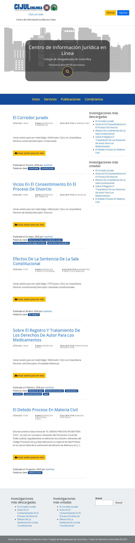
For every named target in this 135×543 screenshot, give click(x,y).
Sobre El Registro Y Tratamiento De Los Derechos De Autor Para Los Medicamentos (46, 335)
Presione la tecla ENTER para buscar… (67, 64)
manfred (48, 165)
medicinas (18, 394)
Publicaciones (71, 99)
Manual (110, 12)
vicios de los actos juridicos (58, 243)
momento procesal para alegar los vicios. (29, 243)
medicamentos (71, 391)
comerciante (33, 168)
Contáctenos (94, 99)
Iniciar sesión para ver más (30, 153)
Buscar (98, 498)
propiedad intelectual (33, 394)
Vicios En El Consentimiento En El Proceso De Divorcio (44, 186)
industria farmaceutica (54, 391)
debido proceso (35, 473)
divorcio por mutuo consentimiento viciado (45, 240)
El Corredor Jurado (30, 117)
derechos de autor (36, 391)
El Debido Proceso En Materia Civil (45, 409)
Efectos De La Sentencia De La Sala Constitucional (46, 261)
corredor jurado (47, 168)
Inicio (36, 99)
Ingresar (123, 12)
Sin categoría (34, 314)
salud (46, 394)
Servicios (50, 99)
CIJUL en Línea (36, 14)
